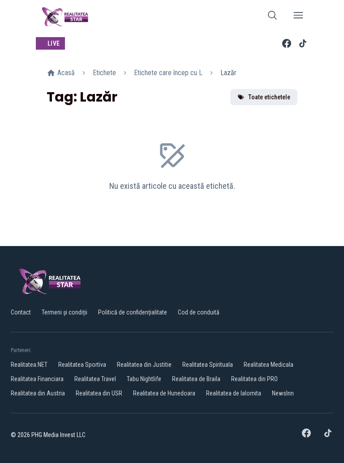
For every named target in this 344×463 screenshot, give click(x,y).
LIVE (53, 43)
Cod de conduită (198, 312)
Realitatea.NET (29, 364)
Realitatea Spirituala (207, 364)
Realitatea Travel (95, 378)
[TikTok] (302, 43)
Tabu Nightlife (144, 378)
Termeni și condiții (64, 312)
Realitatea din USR (99, 393)
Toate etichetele (269, 97)
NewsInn (283, 393)
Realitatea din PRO (254, 378)
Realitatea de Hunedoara (164, 393)
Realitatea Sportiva (82, 364)
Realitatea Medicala (268, 364)
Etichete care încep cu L (168, 72)
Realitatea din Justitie (144, 364)
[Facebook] (286, 43)
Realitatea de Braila (196, 378)
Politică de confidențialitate (132, 312)
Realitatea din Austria (38, 393)
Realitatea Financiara (37, 378)
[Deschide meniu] (298, 16)
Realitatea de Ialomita (233, 393)
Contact (21, 312)
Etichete (104, 72)
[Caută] (272, 16)
